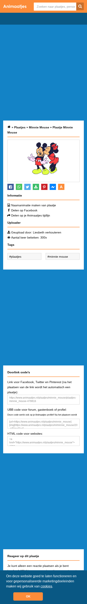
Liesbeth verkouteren (47, 232)
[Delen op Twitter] (27, 187)
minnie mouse (58, 256)
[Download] (36, 187)
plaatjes (16, 256)
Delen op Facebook (24, 210)
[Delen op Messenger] (53, 187)
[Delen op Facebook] (10, 187)
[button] (54, 586)
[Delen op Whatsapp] (19, 187)
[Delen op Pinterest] (44, 187)
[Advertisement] (43, 72)
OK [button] (28, 596)
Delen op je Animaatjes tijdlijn (30, 215)
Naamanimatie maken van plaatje (33, 205)
